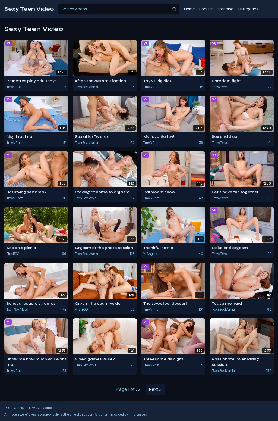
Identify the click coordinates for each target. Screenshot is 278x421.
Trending (225, 8)
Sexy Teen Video (29, 8)
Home (189, 8)
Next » (155, 389)
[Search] (174, 9)
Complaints (51, 408)
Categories (248, 8)
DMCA (34, 408)
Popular (206, 8)
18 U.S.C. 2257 (14, 408)
